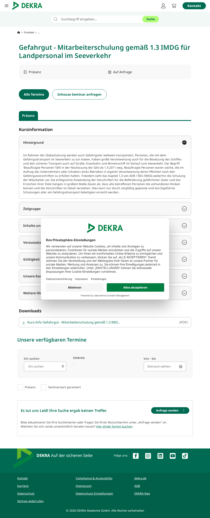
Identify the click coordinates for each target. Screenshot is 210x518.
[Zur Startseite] (18, 32)
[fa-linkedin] (162, 456)
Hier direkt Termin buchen (114, 426)
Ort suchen (31, 358)
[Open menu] (6, 5)
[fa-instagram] (150, 456)
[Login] (163, 6)
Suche (150, 19)
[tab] (28, 115)
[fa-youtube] (174, 456)
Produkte (29, 32)
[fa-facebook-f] (137, 456)
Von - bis (150, 358)
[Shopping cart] (174, 6)
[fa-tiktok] (186, 456)
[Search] (62, 366)
